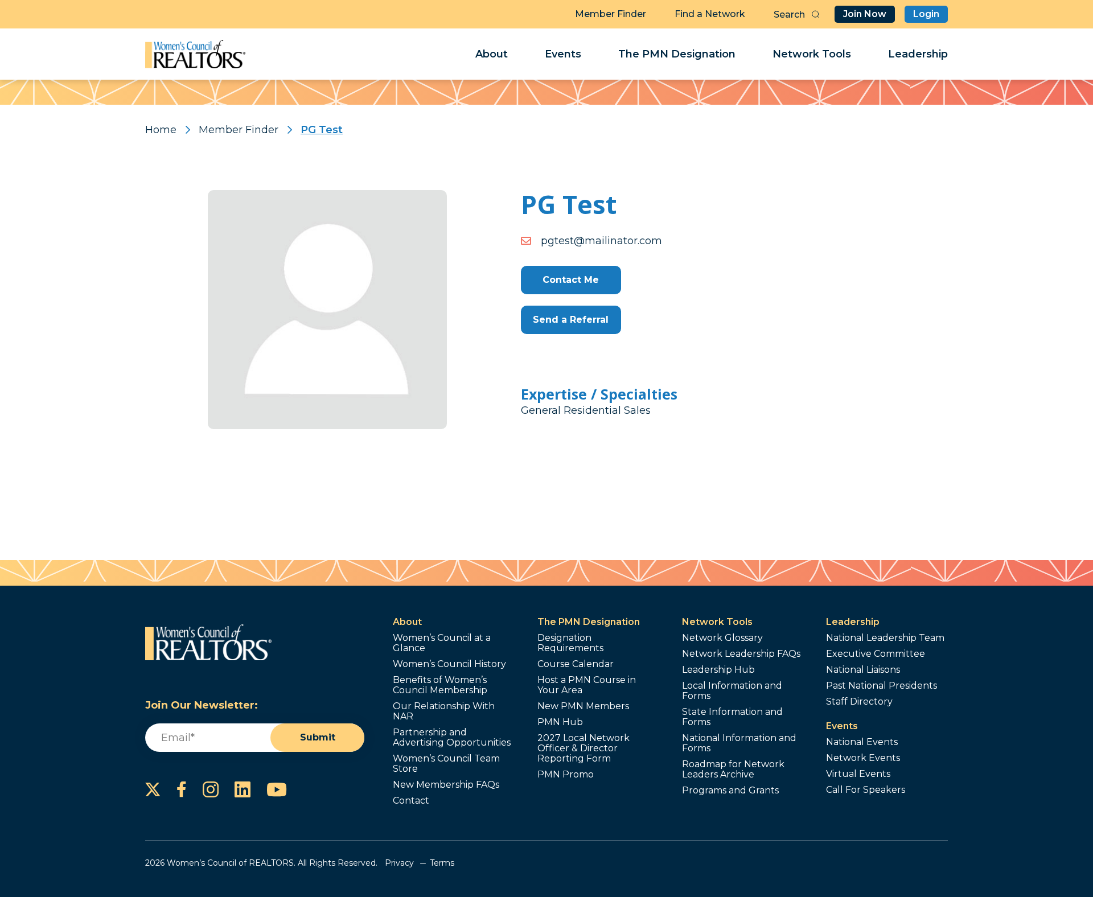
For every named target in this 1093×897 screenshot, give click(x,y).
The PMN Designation (676, 54)
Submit (317, 737)
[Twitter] (153, 789)
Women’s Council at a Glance (442, 643)
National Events (862, 742)
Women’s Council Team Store (446, 764)
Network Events (863, 758)
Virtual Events (858, 774)
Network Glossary (722, 638)
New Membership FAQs (446, 785)
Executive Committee (875, 654)
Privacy (399, 863)
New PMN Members (583, 706)
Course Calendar (575, 664)
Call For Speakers (865, 790)
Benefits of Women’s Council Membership (440, 685)
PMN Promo (565, 775)
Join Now (864, 14)
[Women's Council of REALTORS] (195, 54)
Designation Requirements (570, 643)
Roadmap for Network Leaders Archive (733, 769)
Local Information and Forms (732, 691)
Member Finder (610, 14)
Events (563, 54)
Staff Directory (859, 702)
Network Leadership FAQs (741, 654)
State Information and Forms (732, 717)
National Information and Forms (739, 743)
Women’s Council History (449, 664)
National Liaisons (863, 670)
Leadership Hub (718, 670)
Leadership (918, 54)
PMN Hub (560, 722)
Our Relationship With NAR (444, 711)
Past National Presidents (881, 686)
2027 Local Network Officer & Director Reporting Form (583, 748)
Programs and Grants (730, 790)
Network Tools (812, 54)
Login (926, 14)
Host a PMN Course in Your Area (586, 685)
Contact (411, 801)
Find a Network (710, 14)
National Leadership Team (885, 638)
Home (160, 130)
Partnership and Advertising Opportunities (452, 737)
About (491, 54)
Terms (442, 863)
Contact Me (571, 279)
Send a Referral (571, 319)
